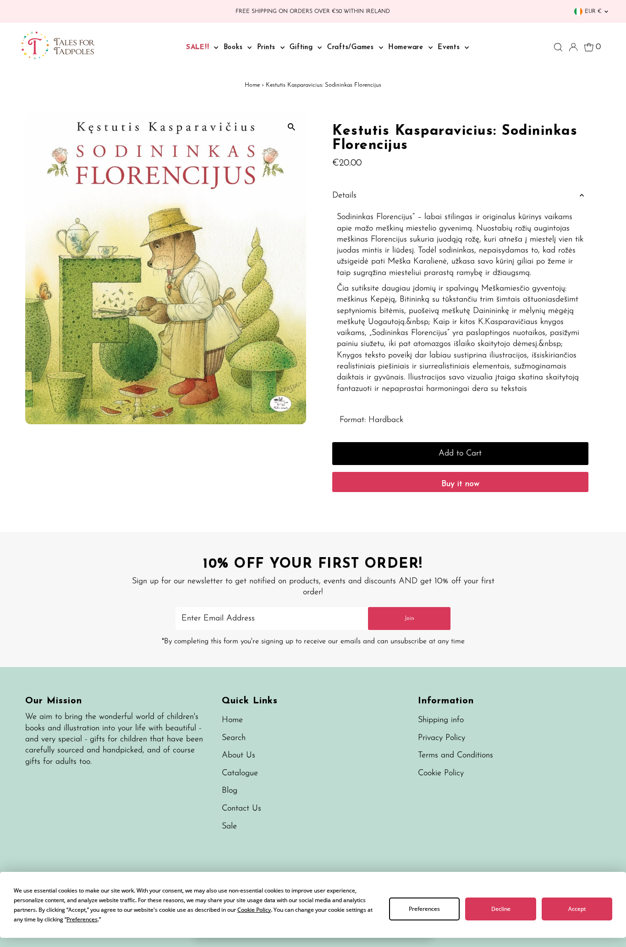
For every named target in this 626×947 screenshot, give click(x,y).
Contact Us (241, 809)
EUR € (593, 11)
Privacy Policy (441, 738)
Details (344, 196)
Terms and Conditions (455, 755)
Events (450, 47)
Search (234, 738)
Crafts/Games (352, 47)
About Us (238, 755)
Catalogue (240, 773)
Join (409, 618)
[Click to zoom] (291, 126)
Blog (229, 791)
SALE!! (199, 47)
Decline (501, 909)
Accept (577, 909)
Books (235, 47)
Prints (267, 47)
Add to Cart (460, 453)
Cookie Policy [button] (254, 910)
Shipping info (441, 720)
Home (252, 85)
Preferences (424, 909)
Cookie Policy (441, 773)
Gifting (302, 47)
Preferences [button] (82, 919)
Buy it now (460, 484)
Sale (229, 826)
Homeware (407, 47)
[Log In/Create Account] (573, 47)
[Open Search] (558, 47)
